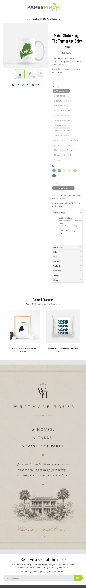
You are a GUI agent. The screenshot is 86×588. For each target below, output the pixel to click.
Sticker (69, 150)
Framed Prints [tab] (58, 247)
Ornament (57, 160)
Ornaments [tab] (57, 270)
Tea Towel (67, 155)
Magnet (57, 155)
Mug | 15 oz (58, 150)
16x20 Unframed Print (62, 121)
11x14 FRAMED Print (61, 116)
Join (78, 578)
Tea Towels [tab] (56, 266)
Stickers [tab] (56, 275)
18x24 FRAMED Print (61, 135)
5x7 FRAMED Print (61, 96)
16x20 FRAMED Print (61, 125)
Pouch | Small (73, 140)
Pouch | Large (59, 145)
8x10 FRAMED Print (61, 106)
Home (28, 19)
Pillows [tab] (55, 252)
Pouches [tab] (56, 261)
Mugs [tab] (55, 256)
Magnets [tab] (56, 280)
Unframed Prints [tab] (59, 212)
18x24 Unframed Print (62, 130)
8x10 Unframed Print (61, 101)
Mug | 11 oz (72, 145)
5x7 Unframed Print (61, 91)
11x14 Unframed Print (62, 111)
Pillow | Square (59, 140)
